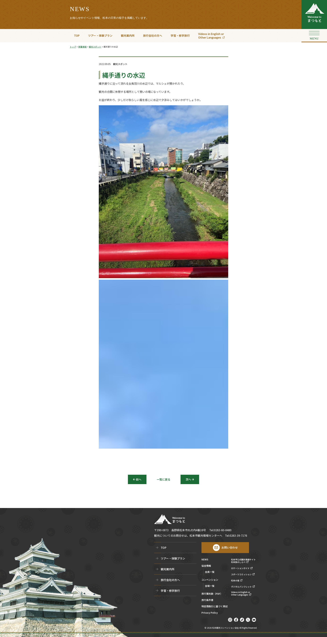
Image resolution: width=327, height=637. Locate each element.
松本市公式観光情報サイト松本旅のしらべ (243, 560)
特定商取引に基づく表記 (214, 606)
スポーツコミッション (241, 574)
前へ (138, 479)
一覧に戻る (163, 479)
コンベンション (209, 579)
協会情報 (206, 565)
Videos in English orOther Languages (211, 35)
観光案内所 (128, 35)
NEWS (204, 559)
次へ (188, 479)
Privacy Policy (209, 612)
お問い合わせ (229, 547)
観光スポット (120, 64)
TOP (77, 35)
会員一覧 (209, 572)
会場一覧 (209, 586)
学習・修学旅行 (180, 35)
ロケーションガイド (240, 568)
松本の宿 (235, 580)
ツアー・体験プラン (100, 35)
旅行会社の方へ (152, 35)
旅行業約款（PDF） (212, 593)
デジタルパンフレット (241, 586)
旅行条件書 (207, 600)
